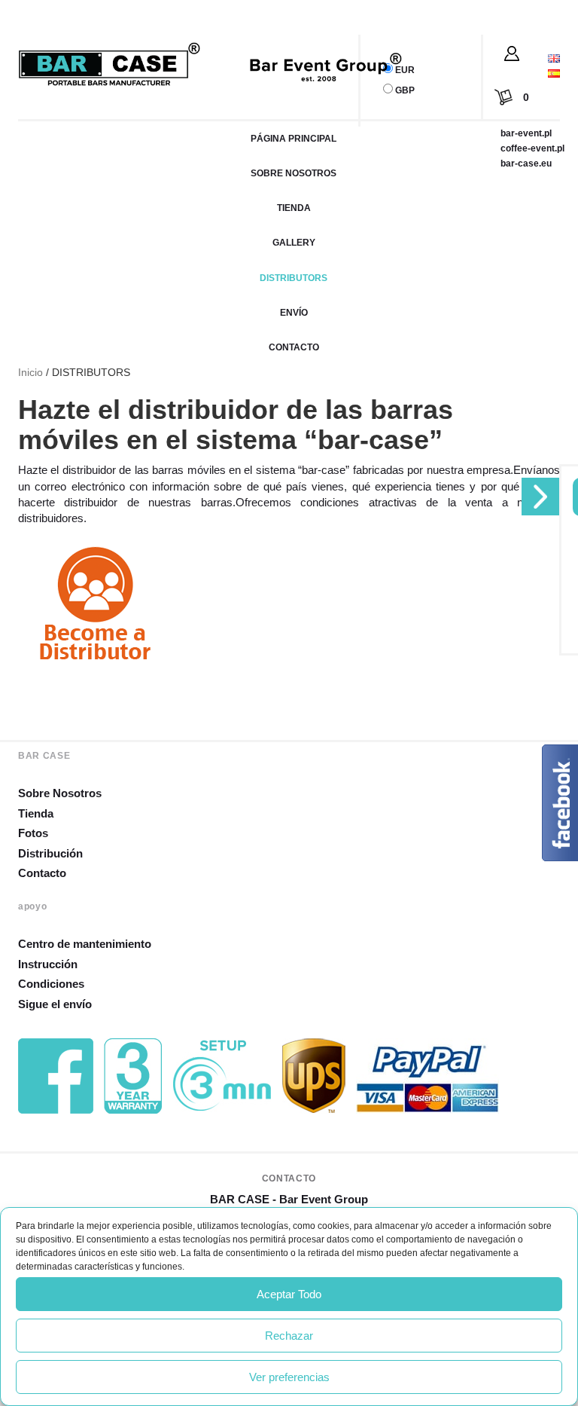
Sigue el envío (55, 1004)
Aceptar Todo (289, 1294)
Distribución (50, 853)
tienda (294, 208)
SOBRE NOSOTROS (293, 173)
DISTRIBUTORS (293, 278)
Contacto (294, 347)
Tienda (35, 813)
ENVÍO (294, 312)
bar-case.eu (526, 163)
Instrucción (48, 964)
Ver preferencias (289, 1377)
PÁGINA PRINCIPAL (293, 138)
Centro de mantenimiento (84, 943)
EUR (405, 70)
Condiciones (51, 983)
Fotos (33, 833)
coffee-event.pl (532, 148)
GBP (405, 90)
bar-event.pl (526, 133)
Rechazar (289, 1335)
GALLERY (293, 242)
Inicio (30, 372)
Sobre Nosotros (60, 793)
